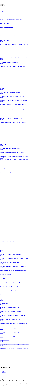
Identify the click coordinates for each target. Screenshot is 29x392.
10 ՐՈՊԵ (2, 14)
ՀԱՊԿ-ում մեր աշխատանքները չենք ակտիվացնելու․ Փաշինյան (9, 62)
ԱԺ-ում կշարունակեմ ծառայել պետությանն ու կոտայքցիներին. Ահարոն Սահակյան (12, 152)
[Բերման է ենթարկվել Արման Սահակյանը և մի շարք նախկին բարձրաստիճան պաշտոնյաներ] (1, 183)
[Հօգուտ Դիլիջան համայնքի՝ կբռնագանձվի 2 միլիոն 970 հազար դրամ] (1, 261)
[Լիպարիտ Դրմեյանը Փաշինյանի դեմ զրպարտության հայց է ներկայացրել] (1, 112)
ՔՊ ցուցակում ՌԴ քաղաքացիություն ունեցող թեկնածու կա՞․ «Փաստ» (10, 319)
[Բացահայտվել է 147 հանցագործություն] (1, 273)
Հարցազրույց (3, 373)
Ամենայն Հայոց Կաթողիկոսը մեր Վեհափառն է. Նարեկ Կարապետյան (10, 148)
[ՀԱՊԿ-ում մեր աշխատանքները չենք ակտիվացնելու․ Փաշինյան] (1, 61)
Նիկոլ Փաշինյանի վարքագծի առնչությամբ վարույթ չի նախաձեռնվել (10, 336)
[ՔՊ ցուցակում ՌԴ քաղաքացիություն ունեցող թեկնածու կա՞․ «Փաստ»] (1, 318)
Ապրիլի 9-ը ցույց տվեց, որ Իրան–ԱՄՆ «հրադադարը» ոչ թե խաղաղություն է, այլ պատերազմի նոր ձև (14, 176)
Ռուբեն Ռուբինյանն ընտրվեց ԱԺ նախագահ (6, 83)
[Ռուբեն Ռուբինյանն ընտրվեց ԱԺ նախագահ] (1, 82)
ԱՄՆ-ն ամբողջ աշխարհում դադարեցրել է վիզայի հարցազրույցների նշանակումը (11, 19)
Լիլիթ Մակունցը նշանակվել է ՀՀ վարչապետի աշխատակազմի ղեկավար (10, 92)
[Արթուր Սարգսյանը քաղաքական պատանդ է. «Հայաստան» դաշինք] (1, 130)
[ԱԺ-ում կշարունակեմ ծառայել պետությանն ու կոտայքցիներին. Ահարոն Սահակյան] (1, 151)
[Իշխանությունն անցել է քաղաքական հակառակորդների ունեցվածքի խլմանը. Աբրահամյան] (1, 99)
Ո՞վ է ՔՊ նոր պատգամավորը (4, 303)
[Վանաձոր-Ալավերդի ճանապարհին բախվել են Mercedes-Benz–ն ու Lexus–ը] (1, 285)
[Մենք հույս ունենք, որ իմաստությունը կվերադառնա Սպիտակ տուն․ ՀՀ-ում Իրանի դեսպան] (1, 265)
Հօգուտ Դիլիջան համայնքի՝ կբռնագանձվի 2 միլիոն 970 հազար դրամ (10, 262)
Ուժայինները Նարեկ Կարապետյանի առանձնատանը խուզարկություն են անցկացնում (12, 172)
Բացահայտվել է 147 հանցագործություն (5, 274)
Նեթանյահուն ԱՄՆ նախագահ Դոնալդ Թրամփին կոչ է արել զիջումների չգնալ (11, 290)
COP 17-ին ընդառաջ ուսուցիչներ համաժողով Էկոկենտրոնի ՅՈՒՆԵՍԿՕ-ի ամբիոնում (12, 96)
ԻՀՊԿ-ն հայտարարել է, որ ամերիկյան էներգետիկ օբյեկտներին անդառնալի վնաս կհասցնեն (13, 270)
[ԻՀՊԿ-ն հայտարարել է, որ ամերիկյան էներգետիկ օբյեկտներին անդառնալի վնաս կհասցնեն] (1, 269)
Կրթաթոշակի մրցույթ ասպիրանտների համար (7, 278)
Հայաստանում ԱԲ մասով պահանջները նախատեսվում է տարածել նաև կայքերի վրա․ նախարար (14, 258)
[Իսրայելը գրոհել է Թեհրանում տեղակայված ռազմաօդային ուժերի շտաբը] (1, 310)
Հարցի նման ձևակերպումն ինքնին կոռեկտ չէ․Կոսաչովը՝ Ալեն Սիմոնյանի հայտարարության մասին (14, 344)
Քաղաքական (3, 11)
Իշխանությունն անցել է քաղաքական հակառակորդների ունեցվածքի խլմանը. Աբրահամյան (13, 100)
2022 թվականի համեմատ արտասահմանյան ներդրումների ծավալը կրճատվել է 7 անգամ (13, 315)
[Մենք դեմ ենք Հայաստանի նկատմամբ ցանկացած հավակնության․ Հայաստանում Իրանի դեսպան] (1, 293)
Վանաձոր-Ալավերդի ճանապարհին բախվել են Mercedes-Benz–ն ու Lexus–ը (10, 286)
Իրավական (2, 12)
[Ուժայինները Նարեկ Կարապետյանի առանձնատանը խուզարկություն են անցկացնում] (1, 171)
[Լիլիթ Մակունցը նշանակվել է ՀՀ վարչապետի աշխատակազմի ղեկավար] (1, 91)
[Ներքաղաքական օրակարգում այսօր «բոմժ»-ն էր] (1, 187)
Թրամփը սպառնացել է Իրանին (4, 340)
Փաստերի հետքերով (3, 13)
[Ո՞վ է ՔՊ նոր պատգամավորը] (1, 302)
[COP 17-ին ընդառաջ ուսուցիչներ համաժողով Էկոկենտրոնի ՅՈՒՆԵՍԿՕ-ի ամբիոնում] (1, 95)
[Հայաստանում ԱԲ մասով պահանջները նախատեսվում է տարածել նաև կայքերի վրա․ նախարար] (1, 257)
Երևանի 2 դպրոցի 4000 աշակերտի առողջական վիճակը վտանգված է (10, 282)
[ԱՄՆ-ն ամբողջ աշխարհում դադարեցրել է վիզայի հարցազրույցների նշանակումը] (1, 34)
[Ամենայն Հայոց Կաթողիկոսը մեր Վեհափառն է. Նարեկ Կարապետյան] (1, 147)
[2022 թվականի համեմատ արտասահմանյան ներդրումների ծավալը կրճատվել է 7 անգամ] (1, 314)
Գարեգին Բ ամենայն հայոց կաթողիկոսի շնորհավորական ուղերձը (9, 307)
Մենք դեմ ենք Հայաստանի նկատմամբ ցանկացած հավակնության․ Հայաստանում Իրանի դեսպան (14, 294)
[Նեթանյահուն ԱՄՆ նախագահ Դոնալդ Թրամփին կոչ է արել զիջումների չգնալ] (1, 289)
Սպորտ (2, 374)
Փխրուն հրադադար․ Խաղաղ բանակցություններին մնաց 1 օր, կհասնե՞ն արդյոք (11, 180)
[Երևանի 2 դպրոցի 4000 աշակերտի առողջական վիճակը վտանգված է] (1, 281)
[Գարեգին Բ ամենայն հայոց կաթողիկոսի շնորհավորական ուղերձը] (1, 306)
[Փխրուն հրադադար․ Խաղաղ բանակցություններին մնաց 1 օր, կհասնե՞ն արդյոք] (1, 179)
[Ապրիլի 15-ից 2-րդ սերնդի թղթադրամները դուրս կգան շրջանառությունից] (1, 253)
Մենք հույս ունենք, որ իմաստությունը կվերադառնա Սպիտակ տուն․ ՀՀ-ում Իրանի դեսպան (13, 266)
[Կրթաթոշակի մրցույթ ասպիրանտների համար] (1, 277)
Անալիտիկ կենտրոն (3, 372)
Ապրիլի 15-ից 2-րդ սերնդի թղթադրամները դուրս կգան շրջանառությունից (10, 254)
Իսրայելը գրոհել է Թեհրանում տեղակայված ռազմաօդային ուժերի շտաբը (10, 311)
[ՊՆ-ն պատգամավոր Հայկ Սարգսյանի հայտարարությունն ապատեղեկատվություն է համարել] (1, 244)
